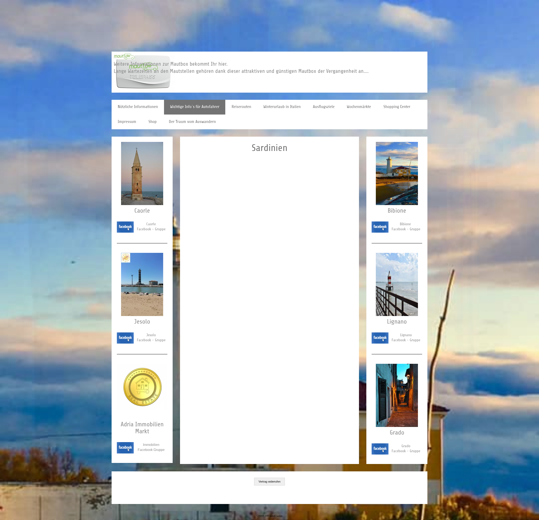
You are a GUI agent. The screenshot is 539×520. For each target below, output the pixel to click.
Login (280, 516)
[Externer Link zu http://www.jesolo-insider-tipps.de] (142, 315)
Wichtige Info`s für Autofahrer (194, 106)
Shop (152, 121)
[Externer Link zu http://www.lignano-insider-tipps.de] (397, 315)
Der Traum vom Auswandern (192, 121)
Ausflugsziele (324, 106)
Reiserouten (241, 106)
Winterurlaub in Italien (282, 106)
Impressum (127, 121)
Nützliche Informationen (138, 106)
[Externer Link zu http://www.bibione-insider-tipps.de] (397, 204)
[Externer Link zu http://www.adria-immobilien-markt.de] (142, 409)
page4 (272, 516)
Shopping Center (396, 106)
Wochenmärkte (359, 106)
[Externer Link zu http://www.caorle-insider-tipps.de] (142, 204)
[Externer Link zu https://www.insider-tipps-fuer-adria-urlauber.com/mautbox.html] (124, 58)
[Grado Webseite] (397, 426)
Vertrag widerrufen (269, 481)
